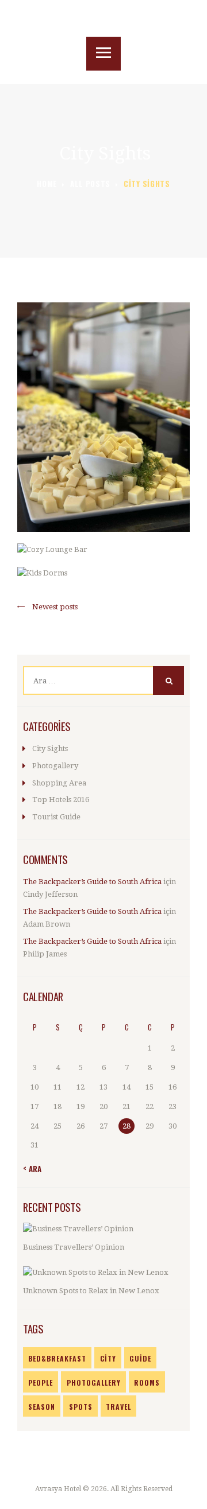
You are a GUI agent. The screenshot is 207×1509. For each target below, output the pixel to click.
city (108, 1358)
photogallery (94, 1382)
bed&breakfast (57, 1358)
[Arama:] (103, 680)
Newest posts (55, 606)
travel (118, 1406)
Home (47, 183)
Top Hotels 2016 (60, 799)
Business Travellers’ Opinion (73, 1247)
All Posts (90, 183)
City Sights (50, 748)
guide (140, 1358)
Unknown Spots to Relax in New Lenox (91, 1290)
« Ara (32, 1168)
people (40, 1382)
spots (81, 1406)
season (41, 1406)
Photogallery (55, 765)
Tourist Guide (56, 816)
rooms (147, 1382)
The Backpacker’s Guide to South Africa (92, 881)
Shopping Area (59, 783)
